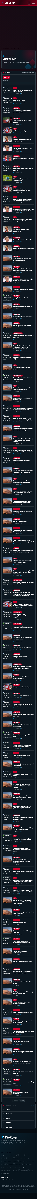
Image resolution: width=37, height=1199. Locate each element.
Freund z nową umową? (20, 521)
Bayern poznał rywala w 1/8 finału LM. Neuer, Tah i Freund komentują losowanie (23, 627)
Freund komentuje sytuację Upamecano (21, 1042)
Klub (15, 87)
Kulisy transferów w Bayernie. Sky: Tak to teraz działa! (23, 1031)
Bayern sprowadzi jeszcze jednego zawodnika (23, 249)
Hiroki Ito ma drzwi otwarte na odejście (22, 358)
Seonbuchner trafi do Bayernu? (22, 316)
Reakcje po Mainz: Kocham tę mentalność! (21, 461)
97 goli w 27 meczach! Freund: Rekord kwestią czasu (22, 561)
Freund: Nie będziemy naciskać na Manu (23, 735)
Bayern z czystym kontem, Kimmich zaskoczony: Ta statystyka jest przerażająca (23, 572)
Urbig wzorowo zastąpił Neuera (22, 647)
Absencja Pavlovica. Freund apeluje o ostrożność (23, 583)
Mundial (27, 1155)
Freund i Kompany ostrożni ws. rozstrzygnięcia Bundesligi (22, 745)
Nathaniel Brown (30, 1161)
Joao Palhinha (18, 1164)
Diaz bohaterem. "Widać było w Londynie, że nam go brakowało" (22, 838)
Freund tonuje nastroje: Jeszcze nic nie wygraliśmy (23, 764)
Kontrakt (16, 468)
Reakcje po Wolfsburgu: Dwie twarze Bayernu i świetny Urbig (22, 419)
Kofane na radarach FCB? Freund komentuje (22, 512)
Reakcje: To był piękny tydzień (22, 139)
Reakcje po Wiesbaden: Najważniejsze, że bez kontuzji (22, 189)
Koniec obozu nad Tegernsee (21, 131)
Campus (29, 1164)
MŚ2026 (13, 1167)
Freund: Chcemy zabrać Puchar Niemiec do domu (22, 378)
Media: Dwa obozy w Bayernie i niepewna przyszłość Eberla (22, 501)
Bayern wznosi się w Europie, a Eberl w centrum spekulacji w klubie (23, 541)
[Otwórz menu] (33, 3)
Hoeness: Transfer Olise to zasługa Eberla (23, 159)
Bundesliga (17, 276)
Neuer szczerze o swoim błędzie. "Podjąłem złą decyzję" (23, 972)
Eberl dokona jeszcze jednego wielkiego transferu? (22, 259)
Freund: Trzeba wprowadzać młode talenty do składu (23, 912)
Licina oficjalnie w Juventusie (22, 695)
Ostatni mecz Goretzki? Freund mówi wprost (22, 705)
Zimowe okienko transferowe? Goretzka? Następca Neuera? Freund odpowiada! (22, 807)
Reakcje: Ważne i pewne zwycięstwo (20, 657)
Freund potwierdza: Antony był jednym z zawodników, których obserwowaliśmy (22, 902)
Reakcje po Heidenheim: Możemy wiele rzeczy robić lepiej (23, 429)
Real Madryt (15, 1170)
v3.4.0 (2, 1147)
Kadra (3, 1164)
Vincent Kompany (27, 1158)
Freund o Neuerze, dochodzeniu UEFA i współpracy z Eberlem (22, 481)
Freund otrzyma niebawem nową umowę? (22, 149)
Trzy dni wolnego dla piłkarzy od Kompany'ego (22, 398)
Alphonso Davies (5, 1173)
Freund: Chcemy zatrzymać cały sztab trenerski (22, 1021)
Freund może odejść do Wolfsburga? (20, 952)
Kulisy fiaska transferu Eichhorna (23, 298)
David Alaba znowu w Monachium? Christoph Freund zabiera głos (23, 880)
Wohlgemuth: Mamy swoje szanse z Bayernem (23, 336)
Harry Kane (10, 1158)
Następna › (22, 1100)
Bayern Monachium (6, 1155)
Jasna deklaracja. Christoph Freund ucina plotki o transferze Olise (23, 210)
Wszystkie (6, 77)
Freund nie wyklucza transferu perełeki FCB (22, 725)
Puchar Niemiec (18, 333)
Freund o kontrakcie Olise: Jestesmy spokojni (21, 677)
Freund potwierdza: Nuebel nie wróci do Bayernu (22, 326)
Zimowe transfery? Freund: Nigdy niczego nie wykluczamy (23, 828)
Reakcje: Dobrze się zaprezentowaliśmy (19, 101)
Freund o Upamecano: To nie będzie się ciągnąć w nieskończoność (23, 796)
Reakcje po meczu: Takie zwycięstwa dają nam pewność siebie (22, 849)
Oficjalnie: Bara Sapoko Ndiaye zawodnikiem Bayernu (22, 111)
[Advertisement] (18, 26)
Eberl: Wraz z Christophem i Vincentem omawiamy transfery (22, 269)
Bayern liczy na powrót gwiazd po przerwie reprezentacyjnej (23, 551)
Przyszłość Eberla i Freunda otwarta (21, 368)
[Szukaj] (25, 2)
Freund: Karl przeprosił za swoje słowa (22, 774)
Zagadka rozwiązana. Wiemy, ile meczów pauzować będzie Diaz (22, 891)
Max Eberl (15, 1161)
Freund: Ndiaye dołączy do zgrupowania (21, 230)
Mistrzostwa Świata (6, 1161)
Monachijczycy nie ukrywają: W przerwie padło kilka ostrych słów (23, 451)
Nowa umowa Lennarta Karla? (22, 755)
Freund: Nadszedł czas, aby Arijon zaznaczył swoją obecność (23, 279)
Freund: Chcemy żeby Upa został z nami (23, 962)
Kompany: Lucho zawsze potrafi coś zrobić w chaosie (23, 818)
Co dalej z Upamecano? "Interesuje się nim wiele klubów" (23, 992)
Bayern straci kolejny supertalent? (23, 1012)
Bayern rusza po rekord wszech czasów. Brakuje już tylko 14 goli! (23, 605)
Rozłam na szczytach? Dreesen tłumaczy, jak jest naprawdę (22, 491)
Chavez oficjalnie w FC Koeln (21, 687)
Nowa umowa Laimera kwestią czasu (22, 982)
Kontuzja (16, 548)
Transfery (16, 108)
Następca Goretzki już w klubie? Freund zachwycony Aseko (22, 667)
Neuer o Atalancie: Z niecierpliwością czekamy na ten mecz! (22, 616)
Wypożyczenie (17, 664)
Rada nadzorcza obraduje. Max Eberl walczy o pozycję (22, 388)
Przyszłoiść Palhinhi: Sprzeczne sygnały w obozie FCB (22, 220)
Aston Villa (31, 1170)
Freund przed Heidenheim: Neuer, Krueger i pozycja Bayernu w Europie (23, 440)
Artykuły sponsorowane (7, 1179)
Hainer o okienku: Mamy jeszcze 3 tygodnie (23, 121)
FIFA (24, 1164)
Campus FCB (17, 146)
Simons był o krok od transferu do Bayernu (23, 1072)
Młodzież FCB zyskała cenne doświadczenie (21, 179)
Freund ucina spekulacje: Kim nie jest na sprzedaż (23, 1052)
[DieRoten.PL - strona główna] (8, 2)
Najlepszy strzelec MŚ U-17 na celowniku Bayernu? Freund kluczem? (22, 861)
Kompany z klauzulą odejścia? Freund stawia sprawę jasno (22, 1062)
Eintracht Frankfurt (6, 1170)
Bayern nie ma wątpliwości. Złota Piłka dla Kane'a (22, 90)
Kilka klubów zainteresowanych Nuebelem (22, 307)
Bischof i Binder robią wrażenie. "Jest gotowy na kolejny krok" (22, 199)
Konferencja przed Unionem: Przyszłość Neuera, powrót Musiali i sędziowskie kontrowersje (23, 594)
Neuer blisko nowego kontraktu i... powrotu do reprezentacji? (23, 408)
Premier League (5, 1167)
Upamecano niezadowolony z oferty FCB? (23, 1082)
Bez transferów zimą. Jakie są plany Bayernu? (23, 931)
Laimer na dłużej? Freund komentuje (20, 1092)
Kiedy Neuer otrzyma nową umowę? (23, 871)
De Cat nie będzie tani (19, 922)
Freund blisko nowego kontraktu (22, 240)
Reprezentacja (18, 580)
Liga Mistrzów (17, 612)
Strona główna (5, 48)
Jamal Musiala (22, 1161)
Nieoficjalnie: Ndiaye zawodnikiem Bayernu (23, 169)
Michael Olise (18, 1158)
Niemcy (18, 1167)
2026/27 (4, 1158)
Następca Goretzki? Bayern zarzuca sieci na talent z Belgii (22, 941)
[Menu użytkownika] (29, 2)
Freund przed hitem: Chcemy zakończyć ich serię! (21, 1002)
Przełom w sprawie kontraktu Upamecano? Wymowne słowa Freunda (22, 786)
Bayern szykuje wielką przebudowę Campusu (23, 715)
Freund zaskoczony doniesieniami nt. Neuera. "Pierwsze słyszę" (23, 471)
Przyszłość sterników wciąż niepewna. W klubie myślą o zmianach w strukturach (21, 347)
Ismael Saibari (10, 1164)
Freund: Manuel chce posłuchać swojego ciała (22, 530)
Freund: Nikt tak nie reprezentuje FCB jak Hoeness (23, 638)
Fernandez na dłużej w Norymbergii (23, 289)
